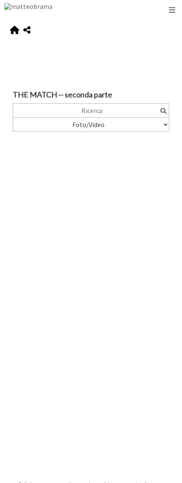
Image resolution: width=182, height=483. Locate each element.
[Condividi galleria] (26, 30)
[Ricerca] (163, 110)
